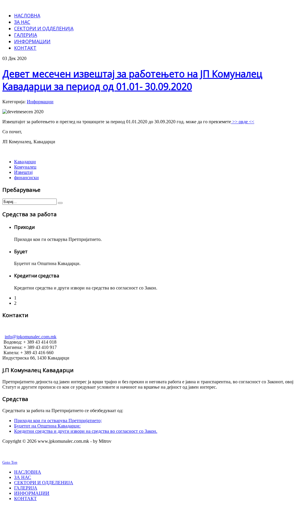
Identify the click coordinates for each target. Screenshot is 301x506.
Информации (40, 101)
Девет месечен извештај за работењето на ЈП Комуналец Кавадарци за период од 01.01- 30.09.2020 (132, 80)
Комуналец (25, 166)
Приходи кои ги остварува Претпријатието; (58, 420)
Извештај (23, 172)
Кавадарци (25, 161)
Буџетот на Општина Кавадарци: (47, 425)
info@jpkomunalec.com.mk (30, 336)
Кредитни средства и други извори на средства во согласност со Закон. (85, 431)
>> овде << (242, 121)
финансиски (26, 177)
